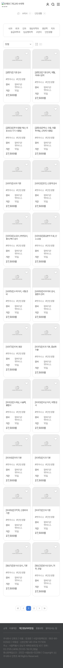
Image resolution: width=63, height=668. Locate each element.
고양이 (39, 32)
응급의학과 (15, 32)
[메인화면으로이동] (15, 4)
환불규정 (39, 628)
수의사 (24, 13)
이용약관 (12, 628)
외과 (17, 28)
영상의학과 (34, 28)
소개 (5, 628)
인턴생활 (38, 13)
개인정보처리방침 (26, 628)
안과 (24, 28)
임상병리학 (28, 32)
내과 (10, 28)
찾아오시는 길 (51, 628)
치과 (53, 28)
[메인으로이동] (18, 13)
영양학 (45, 28)
